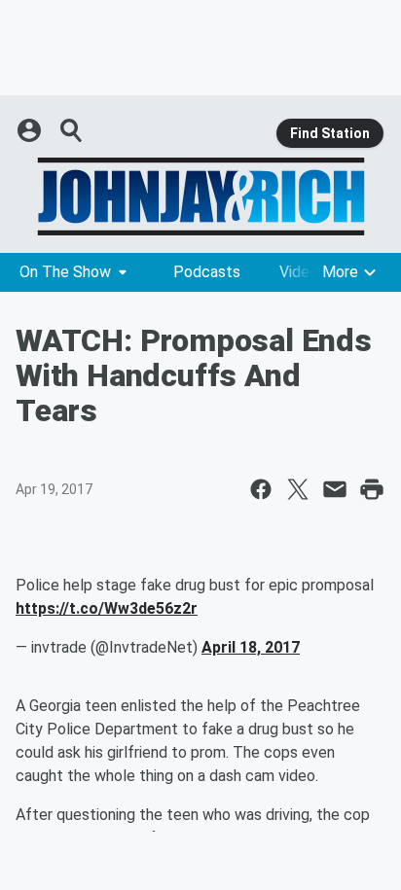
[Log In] (31, 130)
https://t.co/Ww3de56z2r (107, 608)
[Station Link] (200, 196)
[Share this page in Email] (334, 489)
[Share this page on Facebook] (260, 489)
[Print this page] (371, 489)
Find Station (330, 133)
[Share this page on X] (297, 489)
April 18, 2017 (250, 647)
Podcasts (206, 272)
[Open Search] (72, 130)
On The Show (65, 272)
